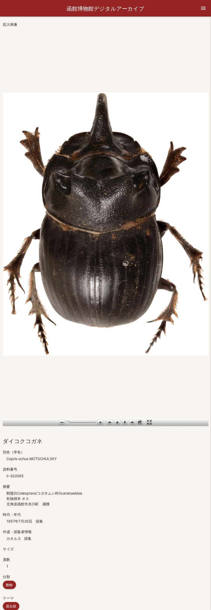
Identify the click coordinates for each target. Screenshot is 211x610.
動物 (9, 585)
